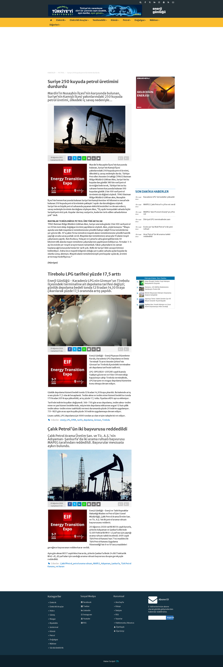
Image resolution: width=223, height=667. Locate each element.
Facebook (87, 602)
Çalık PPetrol (66, 563)
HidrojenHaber (150, 278)
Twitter (86, 606)
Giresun (97, 420)
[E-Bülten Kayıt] (173, 2)
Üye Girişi (120, 631)
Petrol (126, 20)
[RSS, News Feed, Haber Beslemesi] (168, 2)
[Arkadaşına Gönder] (89, 158)
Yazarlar (119, 619)
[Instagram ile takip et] (159, 2)
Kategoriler (54, 596)
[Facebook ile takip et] (145, 2)
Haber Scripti (109, 661)
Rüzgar (53, 619)
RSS (84, 623)
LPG (68, 420)
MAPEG (96, 563)
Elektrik (60, 20)
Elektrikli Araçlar (78, 20)
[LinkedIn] (79, 158)
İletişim (119, 610)
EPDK (73, 420)
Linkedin (86, 610)
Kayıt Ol (170, 618)
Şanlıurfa (115, 563)
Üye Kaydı (120, 627)
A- (126, 158)
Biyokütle (54, 623)
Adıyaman (105, 563)
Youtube (86, 619)
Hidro (52, 611)
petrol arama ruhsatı (82, 563)
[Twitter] (75, 158)
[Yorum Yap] (98, 158)
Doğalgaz (140, 20)
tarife (80, 420)
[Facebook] (70, 158)
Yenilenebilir (99, 20)
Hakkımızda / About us (125, 623)
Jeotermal (54, 627)
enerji (63, 420)
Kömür (114, 20)
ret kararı (60, 566)
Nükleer (154, 20)
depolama (88, 420)
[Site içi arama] (140, 2)
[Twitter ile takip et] (150, 2)
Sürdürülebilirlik (56, 648)
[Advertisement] (111, 47)
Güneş (52, 615)
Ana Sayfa (120, 602)
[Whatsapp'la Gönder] (84, 158)
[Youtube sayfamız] (163, 2)
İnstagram (87, 615)
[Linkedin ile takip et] (154, 2)
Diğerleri (54, 24)
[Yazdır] (94, 158)
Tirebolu (106, 420)
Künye (118, 606)
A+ (120, 158)
